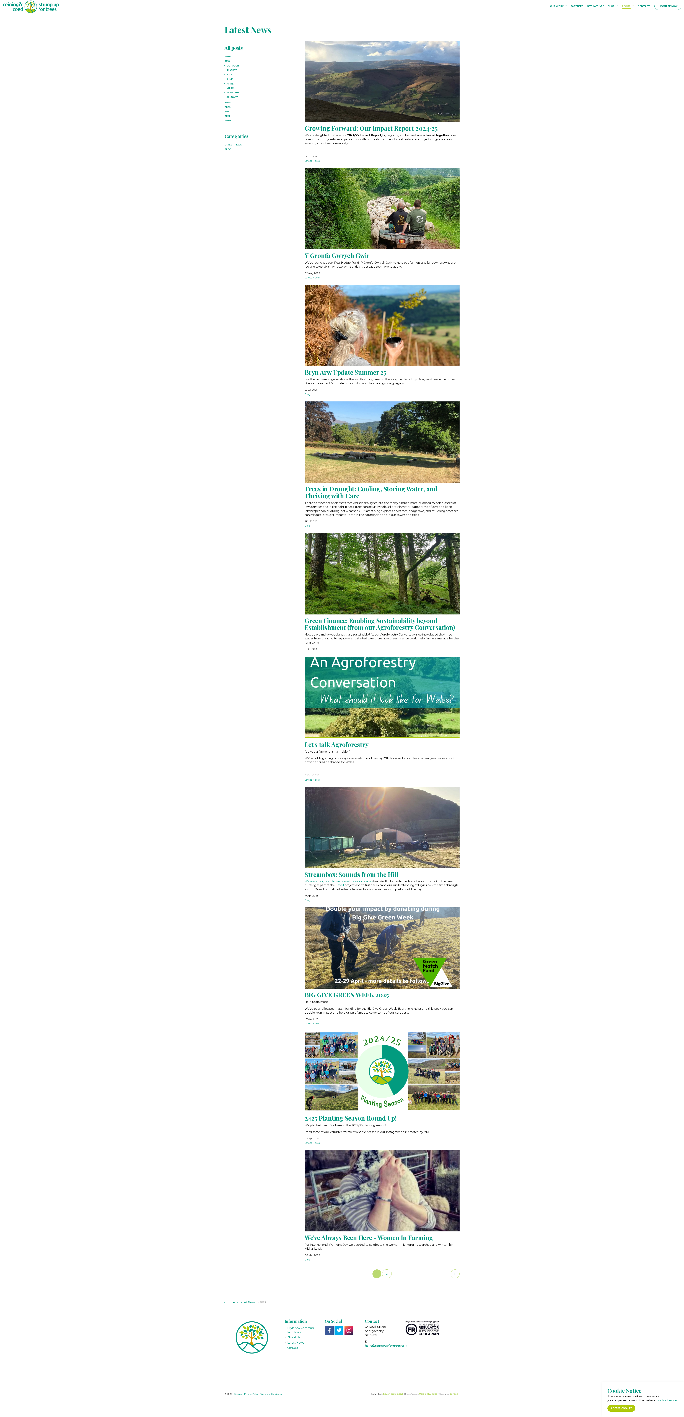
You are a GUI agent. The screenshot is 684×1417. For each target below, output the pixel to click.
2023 (227, 107)
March (231, 88)
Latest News (312, 160)
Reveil (339, 885)
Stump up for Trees (31, 7)
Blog (307, 394)
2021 (227, 116)
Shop (611, 6)
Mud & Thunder (428, 1394)
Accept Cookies (621, 1408)
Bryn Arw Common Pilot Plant (300, 1330)
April (230, 83)
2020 (227, 120)
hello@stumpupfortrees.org (386, 1345)
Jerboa (454, 1394)
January (232, 97)
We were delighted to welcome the (330, 881)
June (230, 79)
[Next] (455, 1273)
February (233, 92)
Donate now (669, 6)
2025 (227, 61)
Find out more (667, 1400)
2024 (227, 102)
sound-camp (364, 881)
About (626, 6)
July (229, 74)
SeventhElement (393, 1394)
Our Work (557, 6)
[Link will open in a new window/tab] (329, 1330)
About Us (293, 1337)
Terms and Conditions (271, 1394)
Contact (644, 6)
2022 (227, 111)
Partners (577, 6)
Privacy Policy (251, 1394)
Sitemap (238, 1394)
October (233, 65)
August (232, 70)
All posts (233, 48)
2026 (227, 56)
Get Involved (595, 6)
